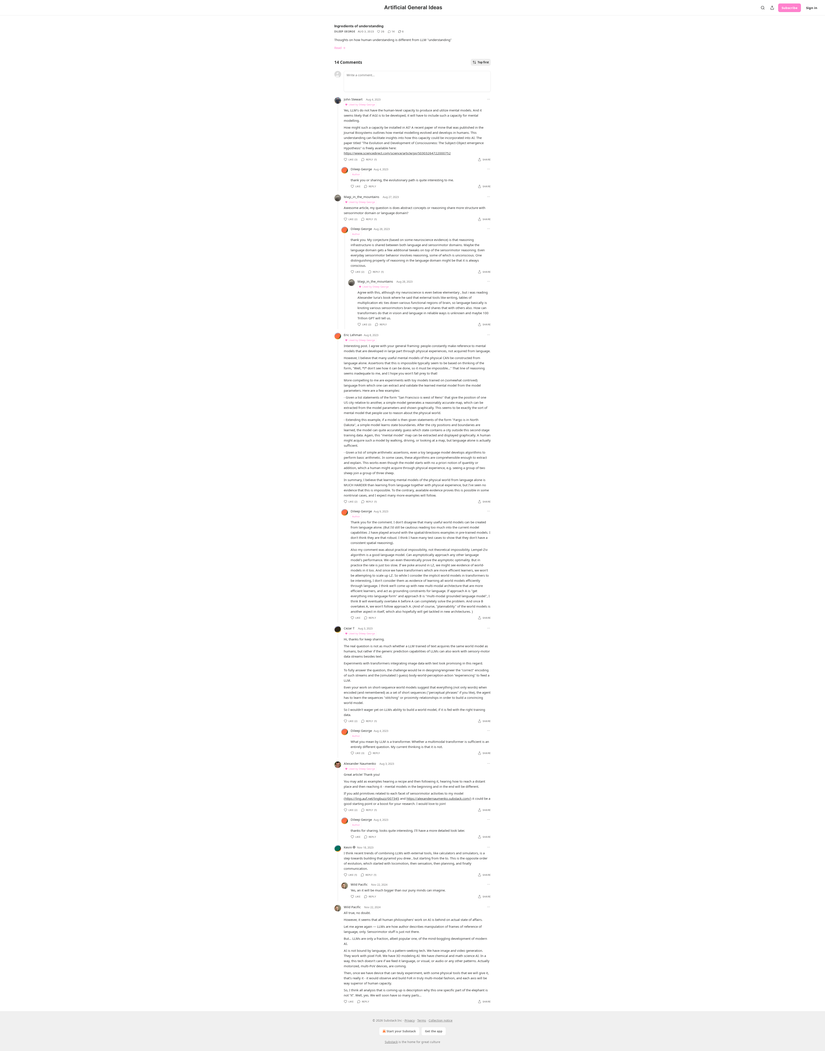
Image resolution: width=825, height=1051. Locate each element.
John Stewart (353, 99)
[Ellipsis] (488, 99)
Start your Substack (401, 1031)
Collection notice (440, 1020)
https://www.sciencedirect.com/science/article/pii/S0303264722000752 (397, 153)
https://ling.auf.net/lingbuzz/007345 (372, 798)
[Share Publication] (772, 7)
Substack (391, 1042)
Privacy (410, 1020)
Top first (483, 62)
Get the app (433, 1031)
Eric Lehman (353, 335)
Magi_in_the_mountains (361, 197)
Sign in (811, 8)
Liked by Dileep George (362, 104)
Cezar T (349, 628)
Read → (339, 48)
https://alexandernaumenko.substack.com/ (438, 798)
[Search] (762, 7)
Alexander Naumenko (360, 763)
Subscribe (790, 8)
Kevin (348, 847)
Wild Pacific (359, 884)
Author (356, 174)
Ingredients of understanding (358, 26)
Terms (421, 1020)
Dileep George (344, 31)
